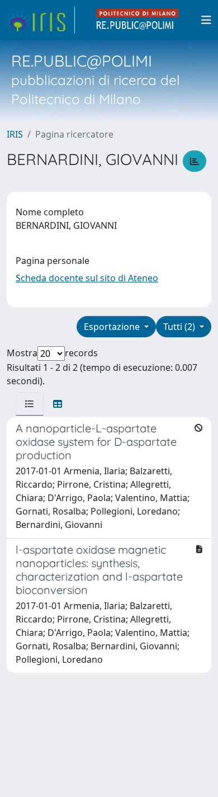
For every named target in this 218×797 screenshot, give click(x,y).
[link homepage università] (138, 20)
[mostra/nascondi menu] (206, 20)
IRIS (15, 134)
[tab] (30, 404)
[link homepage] (41, 20)
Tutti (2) (180, 326)
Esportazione (113, 326)
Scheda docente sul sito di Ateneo (87, 278)
